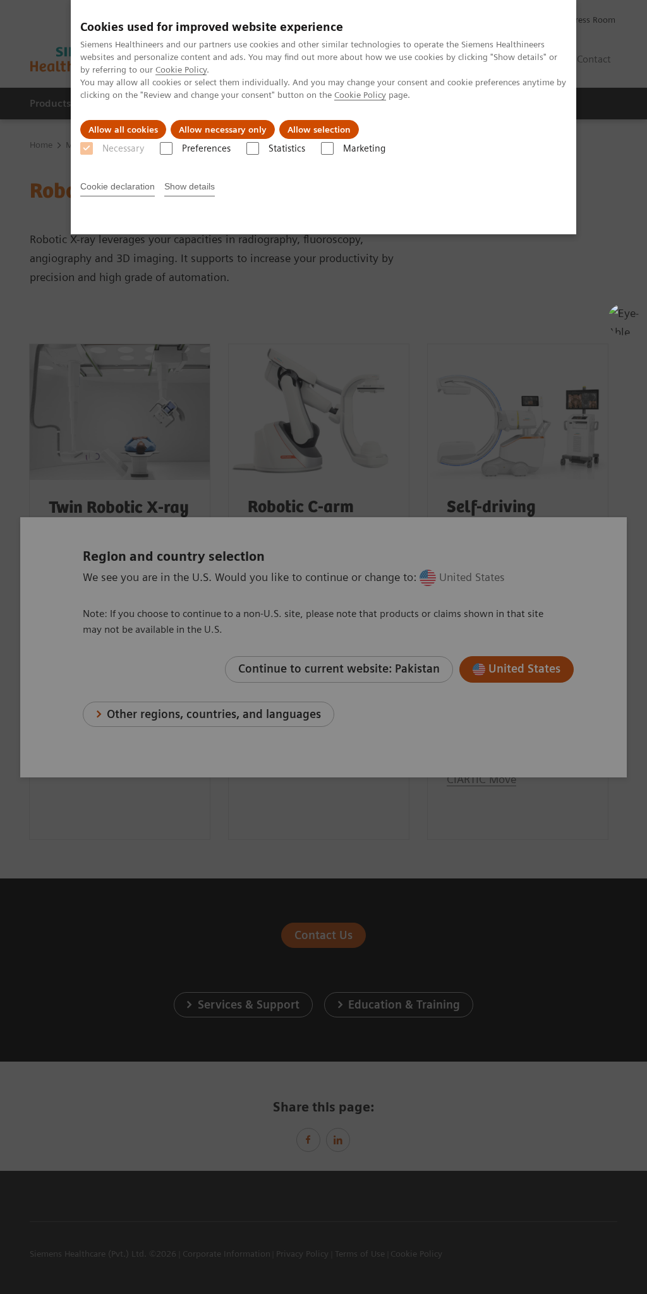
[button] (623, 319)
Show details (189, 186)
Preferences (206, 148)
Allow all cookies (123, 129)
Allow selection (319, 129)
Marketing (364, 148)
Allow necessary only (223, 129)
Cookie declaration (117, 186)
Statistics (287, 148)
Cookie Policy (181, 69)
